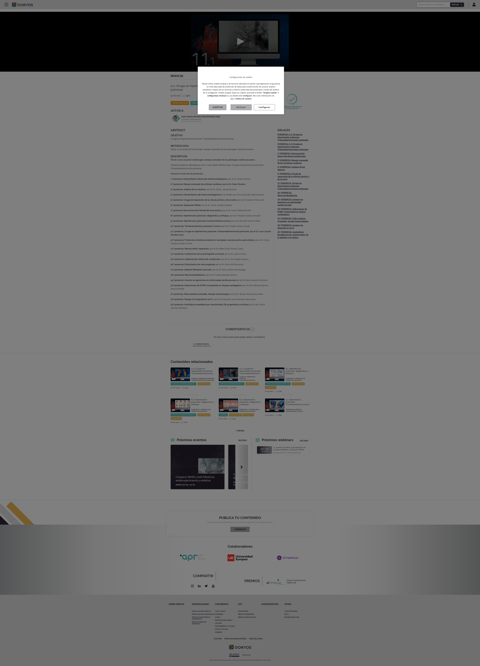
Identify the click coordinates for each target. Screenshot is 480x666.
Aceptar (218, 107)
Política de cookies (243, 98)
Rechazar (241, 107)
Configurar (264, 107)
